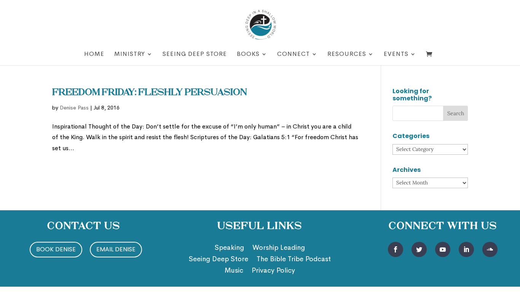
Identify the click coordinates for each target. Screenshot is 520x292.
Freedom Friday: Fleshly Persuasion (149, 92)
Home (94, 54)
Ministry (129, 54)
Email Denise (116, 249)
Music (234, 271)
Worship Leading (278, 248)
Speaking (229, 248)
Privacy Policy (273, 271)
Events (396, 54)
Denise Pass (74, 107)
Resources (346, 54)
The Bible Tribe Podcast (294, 259)
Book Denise (56, 249)
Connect (293, 54)
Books (248, 54)
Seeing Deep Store (195, 54)
